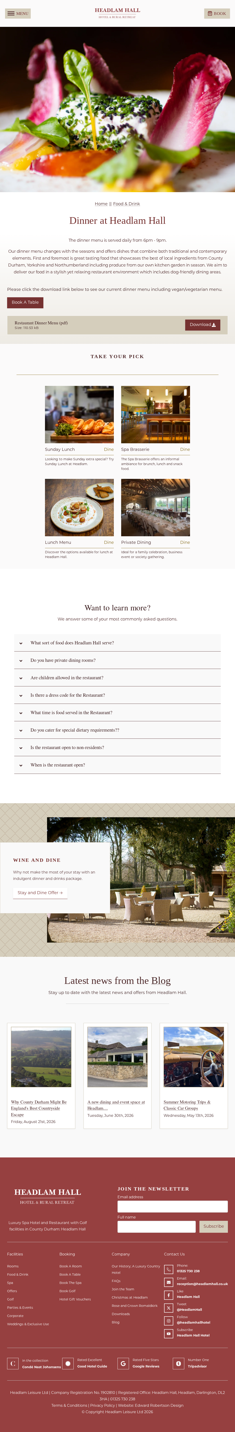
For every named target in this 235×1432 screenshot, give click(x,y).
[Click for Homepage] (47, 1197)
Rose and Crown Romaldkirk (134, 1306)
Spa (10, 1283)
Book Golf (67, 1291)
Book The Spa (70, 1283)
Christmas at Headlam (130, 1298)
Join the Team (123, 1289)
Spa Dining (153, 415)
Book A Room (70, 1266)
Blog (161, 980)
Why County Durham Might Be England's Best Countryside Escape (39, 1108)
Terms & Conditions (69, 1406)
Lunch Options (77, 507)
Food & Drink (17, 1275)
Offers (12, 1291)
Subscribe (214, 1227)
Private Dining (153, 507)
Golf (10, 1299)
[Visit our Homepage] (117, 13)
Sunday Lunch (77, 415)
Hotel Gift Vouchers (75, 1299)
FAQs (116, 1281)
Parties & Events (20, 1308)
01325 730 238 (122, 1399)
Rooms (13, 1266)
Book (220, 13)
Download (200, 325)
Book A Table (25, 303)
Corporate (15, 1316)
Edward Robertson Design (159, 1406)
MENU (22, 13)
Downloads (121, 1314)
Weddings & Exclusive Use (28, 1324)
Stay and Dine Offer (38, 893)
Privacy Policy (102, 1406)
